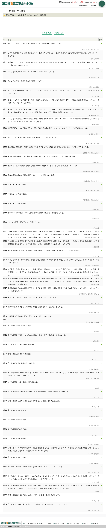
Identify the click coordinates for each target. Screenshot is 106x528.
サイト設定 (96, 523)
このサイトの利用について (31, 523)
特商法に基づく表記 (60, 523)
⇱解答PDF (59, 33)
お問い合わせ (86, 523)
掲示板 (93, 5)
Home (4, 11)
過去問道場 (83, 5)
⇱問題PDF (46, 33)
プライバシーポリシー (46, 523)
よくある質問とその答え (74, 523)
